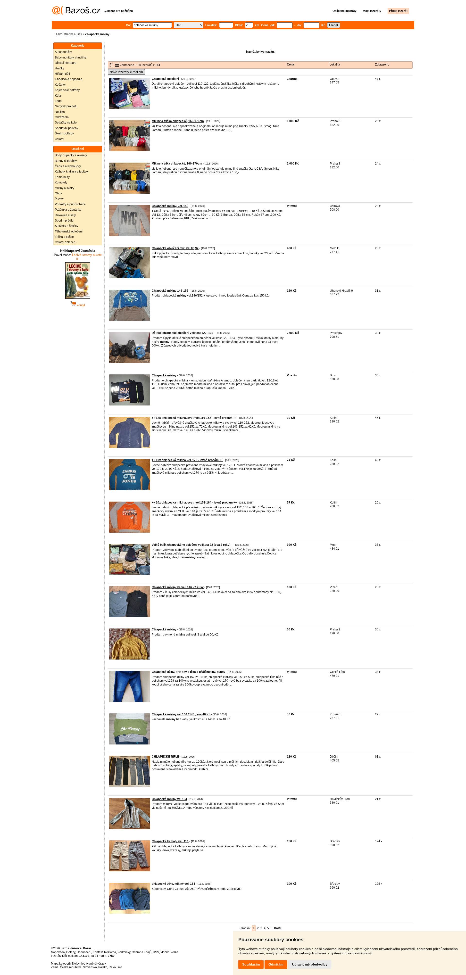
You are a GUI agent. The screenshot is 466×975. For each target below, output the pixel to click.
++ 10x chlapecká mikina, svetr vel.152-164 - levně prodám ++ (194, 502)
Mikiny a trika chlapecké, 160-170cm (177, 163)
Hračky (59, 68)
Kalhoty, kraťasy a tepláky (72, 171)
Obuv (58, 193)
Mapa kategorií (61, 963)
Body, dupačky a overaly (71, 155)
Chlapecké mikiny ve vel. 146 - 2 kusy (178, 587)
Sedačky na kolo (66, 122)
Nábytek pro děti (65, 106)
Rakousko (115, 967)
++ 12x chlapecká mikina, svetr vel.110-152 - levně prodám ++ (194, 418)
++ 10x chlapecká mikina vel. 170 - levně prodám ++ (187, 460)
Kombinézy (62, 177)
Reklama (110, 952)
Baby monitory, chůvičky (70, 57)
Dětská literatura (65, 63)
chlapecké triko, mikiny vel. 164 (173, 883)
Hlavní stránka (64, 34)
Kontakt (98, 952)
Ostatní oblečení (65, 242)
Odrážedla (62, 117)
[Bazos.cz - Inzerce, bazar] (76, 13)
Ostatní (59, 139)
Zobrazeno (382, 64)
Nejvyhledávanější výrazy (89, 963)
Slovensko (90, 967)
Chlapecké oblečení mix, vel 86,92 (175, 248)
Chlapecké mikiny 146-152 (170, 290)
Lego (58, 101)
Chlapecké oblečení (165, 79)
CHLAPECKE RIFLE (165, 756)
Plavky (59, 198)
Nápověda (58, 952)
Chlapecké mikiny (164, 375)
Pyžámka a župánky (68, 209)
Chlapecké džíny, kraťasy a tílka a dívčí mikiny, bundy (188, 672)
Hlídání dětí (62, 73)
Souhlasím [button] (251, 964)
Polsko (102, 967)
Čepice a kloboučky (68, 166)
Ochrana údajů (141, 952)
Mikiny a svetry (64, 188)
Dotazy (70, 952)
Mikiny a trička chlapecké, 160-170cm (178, 121)
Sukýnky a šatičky (66, 226)
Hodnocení (84, 952)
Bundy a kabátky (66, 161)
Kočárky (60, 84)
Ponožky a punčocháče (70, 204)
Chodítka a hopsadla (68, 79)
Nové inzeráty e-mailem (126, 72)
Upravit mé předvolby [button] (309, 964)
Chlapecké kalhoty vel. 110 (170, 841)
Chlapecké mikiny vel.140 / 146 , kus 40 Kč (181, 714)
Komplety (61, 182)
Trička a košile (64, 237)
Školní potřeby (64, 133)
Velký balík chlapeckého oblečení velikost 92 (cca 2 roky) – (192, 544)
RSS (156, 952)
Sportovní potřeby (66, 128)
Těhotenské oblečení (69, 231)
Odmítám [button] (275, 964)
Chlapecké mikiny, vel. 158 (170, 206)
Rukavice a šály (65, 215)
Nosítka (60, 112)
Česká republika (71, 967)
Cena (290, 64)
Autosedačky (63, 52)
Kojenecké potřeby (67, 90)
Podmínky (123, 952)
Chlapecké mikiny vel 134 (169, 799)
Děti (79, 34)
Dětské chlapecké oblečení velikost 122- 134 (182, 333)
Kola (58, 95)
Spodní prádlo (64, 220)
